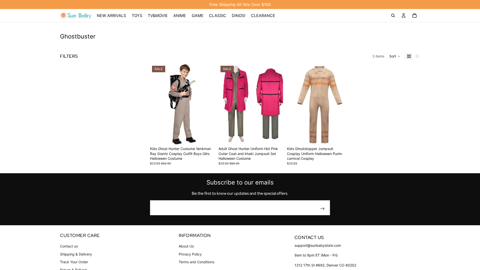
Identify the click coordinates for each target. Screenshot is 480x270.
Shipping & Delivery (76, 254)
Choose (279, 136)
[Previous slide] (157, 104)
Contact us (69, 246)
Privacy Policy (190, 254)
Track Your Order (74, 262)
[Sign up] (322, 209)
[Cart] (414, 15)
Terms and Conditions (196, 262)
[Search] (393, 15)
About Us (186, 246)
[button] (394, 56)
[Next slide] (207, 104)
